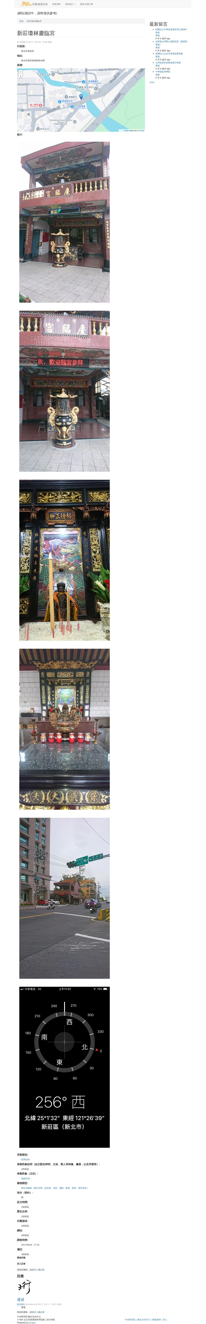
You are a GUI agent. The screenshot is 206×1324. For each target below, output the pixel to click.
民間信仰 (25, 1159)
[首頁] (25, 3)
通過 (20, 1299)
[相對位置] (81, 898)
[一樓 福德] (81, 560)
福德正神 (25, 1178)
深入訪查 (21, 1263)
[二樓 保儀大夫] (81, 729)
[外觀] (81, 222)
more (151, 82)
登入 (36, 1269)
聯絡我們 (156, 1319)
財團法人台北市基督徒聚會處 (169, 53)
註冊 (42, 1269)
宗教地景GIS (40, 4)
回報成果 (56, 3)
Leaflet (126, 130)
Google (141, 130)
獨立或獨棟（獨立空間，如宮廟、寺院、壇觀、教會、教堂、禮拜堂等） (55, 1188)
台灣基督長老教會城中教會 (168, 62)
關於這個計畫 (86, 3)
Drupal (32, 1322)
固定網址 (21, 1304)
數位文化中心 (144, 1319)
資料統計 (69, 3)
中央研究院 (130, 1319)
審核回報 (21, 1257)
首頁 (21, 20)
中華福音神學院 (162, 71)
